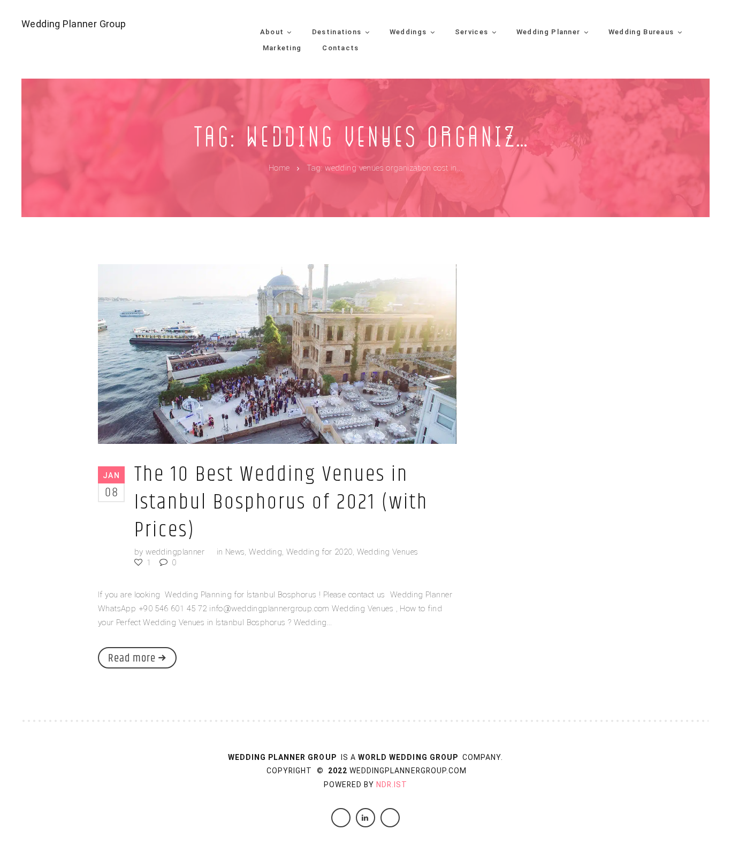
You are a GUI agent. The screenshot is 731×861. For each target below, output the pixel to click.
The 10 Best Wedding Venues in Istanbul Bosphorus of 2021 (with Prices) (281, 502)
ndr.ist (391, 784)
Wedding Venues (387, 552)
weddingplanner (175, 552)
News (235, 552)
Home (279, 168)
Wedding (265, 552)
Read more (132, 658)
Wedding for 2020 (319, 552)
